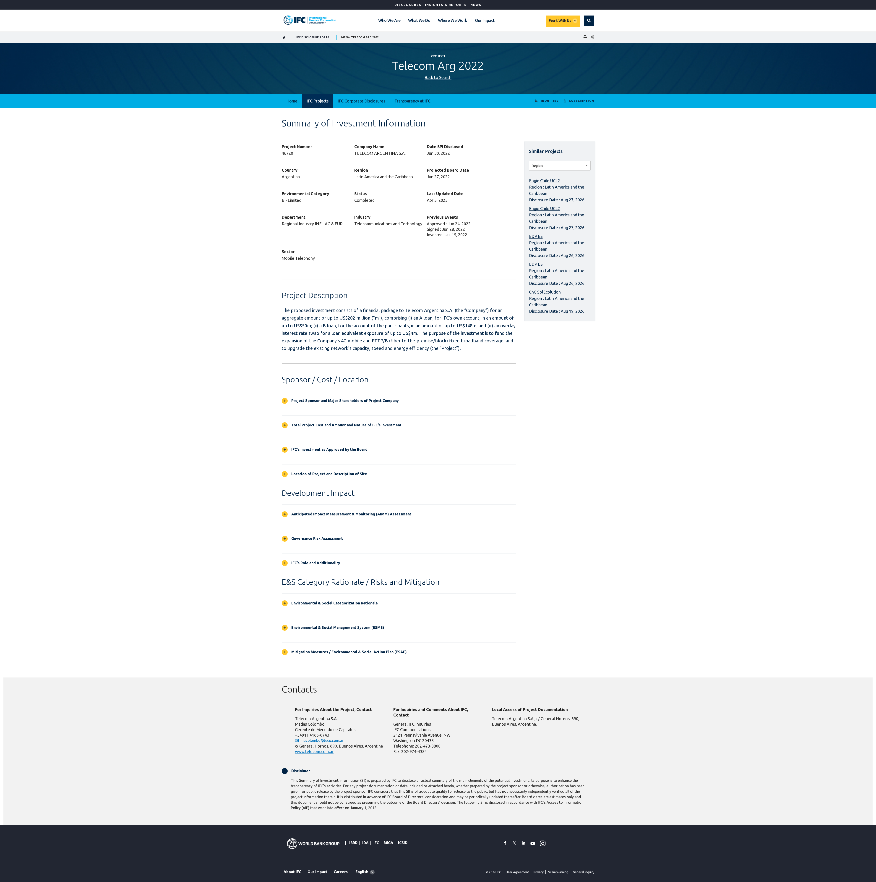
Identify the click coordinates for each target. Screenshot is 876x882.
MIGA (388, 843)
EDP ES (536, 236)
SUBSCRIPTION (581, 100)
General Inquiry (583, 872)
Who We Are (389, 20)
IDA (365, 843)
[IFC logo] (310, 20)
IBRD (353, 843)
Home (291, 101)
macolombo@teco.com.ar (321, 740)
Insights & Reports (446, 5)
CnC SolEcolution (545, 292)
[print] (584, 37)
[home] (284, 37)
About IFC (292, 872)
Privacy (539, 872)
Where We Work (452, 20)
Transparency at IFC (412, 101)
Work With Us (560, 20)
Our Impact (485, 20)
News (475, 5)
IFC (376, 843)
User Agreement (517, 872)
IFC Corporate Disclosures (361, 101)
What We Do (419, 20)
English (361, 872)
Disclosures (407, 5)
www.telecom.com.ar (314, 751)
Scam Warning (558, 872)
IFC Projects (317, 101)
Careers (341, 872)
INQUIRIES (549, 100)
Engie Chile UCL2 (544, 180)
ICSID (402, 843)
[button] (589, 21)
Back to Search (438, 77)
